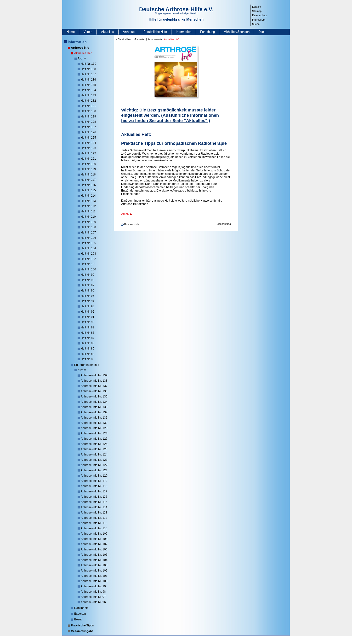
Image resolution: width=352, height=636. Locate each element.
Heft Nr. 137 (88, 74)
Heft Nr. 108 (88, 227)
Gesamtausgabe (82, 631)
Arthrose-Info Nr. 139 (94, 375)
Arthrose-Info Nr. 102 (94, 570)
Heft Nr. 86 (87, 343)
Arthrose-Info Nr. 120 (94, 475)
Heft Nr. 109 (88, 222)
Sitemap (256, 11)
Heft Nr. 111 (88, 211)
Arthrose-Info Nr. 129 (94, 428)
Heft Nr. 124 (88, 143)
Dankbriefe (81, 608)
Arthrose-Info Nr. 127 (94, 438)
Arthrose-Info (80, 47)
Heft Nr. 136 (88, 79)
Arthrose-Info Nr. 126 (94, 444)
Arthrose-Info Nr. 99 (93, 586)
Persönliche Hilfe (155, 32)
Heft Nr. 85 (87, 348)
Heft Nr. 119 (88, 169)
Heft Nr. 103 (88, 253)
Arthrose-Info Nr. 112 (94, 517)
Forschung (207, 32)
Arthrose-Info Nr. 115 (94, 502)
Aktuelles (107, 32)
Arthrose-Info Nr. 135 (94, 396)
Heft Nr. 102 (88, 259)
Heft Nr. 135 (88, 85)
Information (183, 32)
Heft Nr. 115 (88, 190)
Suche (256, 24)
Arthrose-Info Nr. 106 (94, 549)
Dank (262, 32)
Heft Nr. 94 (87, 301)
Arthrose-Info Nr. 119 (94, 481)
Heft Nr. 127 (88, 127)
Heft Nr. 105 (88, 243)
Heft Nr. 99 (87, 274)
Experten (80, 613)
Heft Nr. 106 (88, 237)
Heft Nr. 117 (88, 179)
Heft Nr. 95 (87, 296)
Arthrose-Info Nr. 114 (94, 507)
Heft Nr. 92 (87, 311)
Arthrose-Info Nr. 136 (94, 391)
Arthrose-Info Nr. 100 (94, 581)
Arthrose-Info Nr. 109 (94, 533)
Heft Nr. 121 (88, 158)
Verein (88, 32)
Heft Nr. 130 (88, 111)
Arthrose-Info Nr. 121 (94, 470)
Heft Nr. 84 (87, 354)
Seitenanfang (223, 223)
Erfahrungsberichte (86, 365)
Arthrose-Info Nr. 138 (94, 380)
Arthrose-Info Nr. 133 (94, 407)
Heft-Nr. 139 (88, 63)
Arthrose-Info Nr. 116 (94, 496)
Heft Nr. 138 (88, 69)
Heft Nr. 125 (88, 137)
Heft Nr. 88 (87, 332)
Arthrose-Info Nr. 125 (94, 449)
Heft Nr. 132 (88, 100)
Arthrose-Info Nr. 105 (94, 554)
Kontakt (256, 6)
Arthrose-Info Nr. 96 (93, 602)
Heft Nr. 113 (88, 201)
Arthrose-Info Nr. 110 (94, 528)
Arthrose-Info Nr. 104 (94, 560)
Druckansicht (132, 224)
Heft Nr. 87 (87, 338)
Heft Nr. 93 (87, 306)
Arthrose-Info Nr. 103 (94, 565)
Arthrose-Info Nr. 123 (94, 459)
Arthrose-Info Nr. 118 (94, 486)
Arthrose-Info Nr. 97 (93, 597)
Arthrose (129, 32)
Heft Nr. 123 (88, 148)
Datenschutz (259, 15)
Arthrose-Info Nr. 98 (93, 591)
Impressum (258, 19)
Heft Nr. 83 (87, 359)
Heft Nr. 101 (88, 264)
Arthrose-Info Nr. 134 (94, 401)
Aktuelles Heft (83, 53)
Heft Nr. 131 (88, 106)
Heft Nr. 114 (88, 195)
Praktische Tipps (82, 625)
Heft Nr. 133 (88, 95)
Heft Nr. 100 (88, 269)
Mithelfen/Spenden (237, 32)
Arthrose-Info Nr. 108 (94, 539)
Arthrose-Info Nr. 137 (94, 386)
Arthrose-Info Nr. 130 (94, 423)
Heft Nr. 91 (87, 317)
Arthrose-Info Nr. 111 (94, 523)
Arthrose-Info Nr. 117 (94, 491)
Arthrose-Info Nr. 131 (94, 417)
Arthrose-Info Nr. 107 (94, 544)
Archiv (82, 58)
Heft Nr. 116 (88, 185)
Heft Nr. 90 (87, 322)
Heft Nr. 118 (88, 174)
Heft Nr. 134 (88, 90)
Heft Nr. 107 (88, 232)
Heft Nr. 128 (88, 121)
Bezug (78, 619)
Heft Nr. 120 (88, 164)
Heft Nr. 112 (88, 206)
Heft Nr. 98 (87, 280)
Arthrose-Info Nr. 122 (94, 465)
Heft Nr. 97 (87, 285)
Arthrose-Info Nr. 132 (94, 412)
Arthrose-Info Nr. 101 (94, 576)
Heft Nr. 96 (87, 290)
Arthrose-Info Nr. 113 (94, 512)
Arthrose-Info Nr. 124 (94, 454)
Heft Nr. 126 (88, 132)
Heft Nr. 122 (88, 153)
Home (71, 32)
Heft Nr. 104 (88, 248)
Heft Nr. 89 (87, 327)
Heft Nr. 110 (88, 216)
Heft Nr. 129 (88, 116)
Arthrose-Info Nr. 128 (94, 433)
